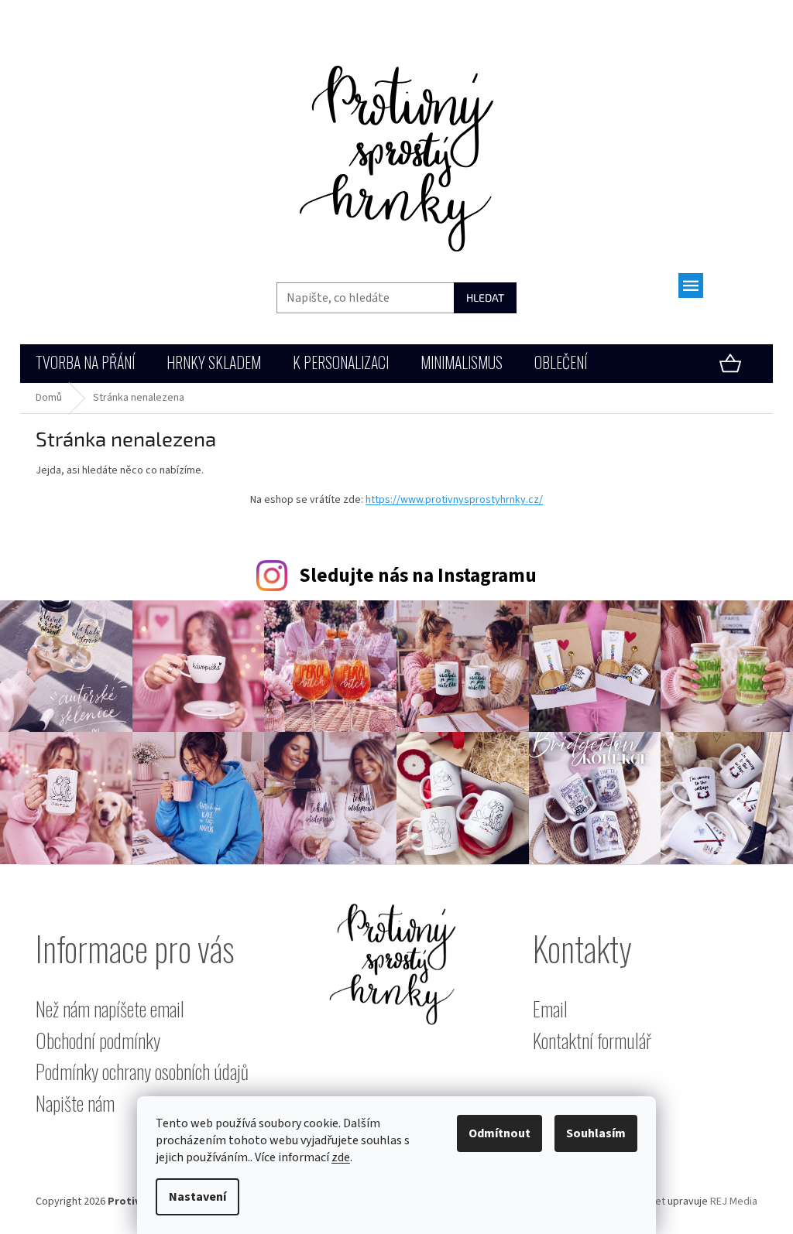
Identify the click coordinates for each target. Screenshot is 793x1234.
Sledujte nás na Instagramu (418, 576)
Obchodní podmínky (98, 1041)
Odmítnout (499, 1133)
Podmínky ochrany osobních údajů (142, 1071)
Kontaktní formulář (592, 1041)
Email (550, 1009)
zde (340, 1157)
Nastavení (197, 1196)
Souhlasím (596, 1133)
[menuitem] (85, 364)
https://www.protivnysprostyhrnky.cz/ (454, 500)
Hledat (485, 297)
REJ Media (733, 1201)
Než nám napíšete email (110, 1009)
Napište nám (75, 1103)
